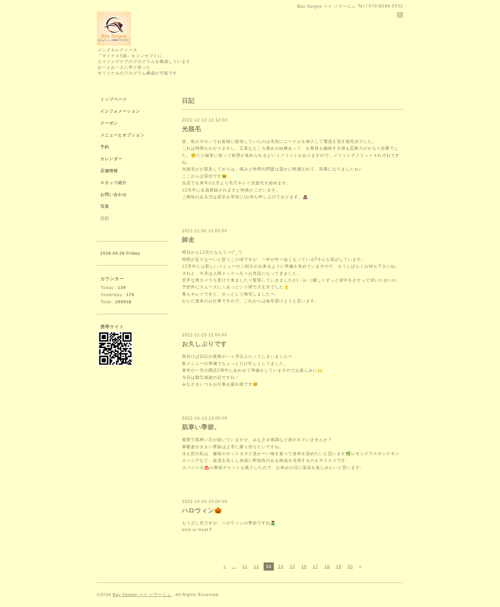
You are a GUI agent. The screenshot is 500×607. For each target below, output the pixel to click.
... (234, 566)
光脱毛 (191, 128)
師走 (188, 239)
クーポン (109, 123)
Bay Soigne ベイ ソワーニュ (142, 594)
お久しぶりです (204, 343)
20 (350, 566)
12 (256, 566)
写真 (104, 206)
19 (338, 566)
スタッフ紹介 (113, 182)
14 (281, 566)
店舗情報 (109, 170)
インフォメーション (120, 111)
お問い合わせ (113, 194)
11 (245, 566)
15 (292, 566)
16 (304, 566)
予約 (104, 147)
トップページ (113, 99)
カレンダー (111, 158)
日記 (104, 218)
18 (327, 566)
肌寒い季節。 (201, 427)
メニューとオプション (122, 135)
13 (268, 566)
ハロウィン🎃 (202, 510)
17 (315, 566)
